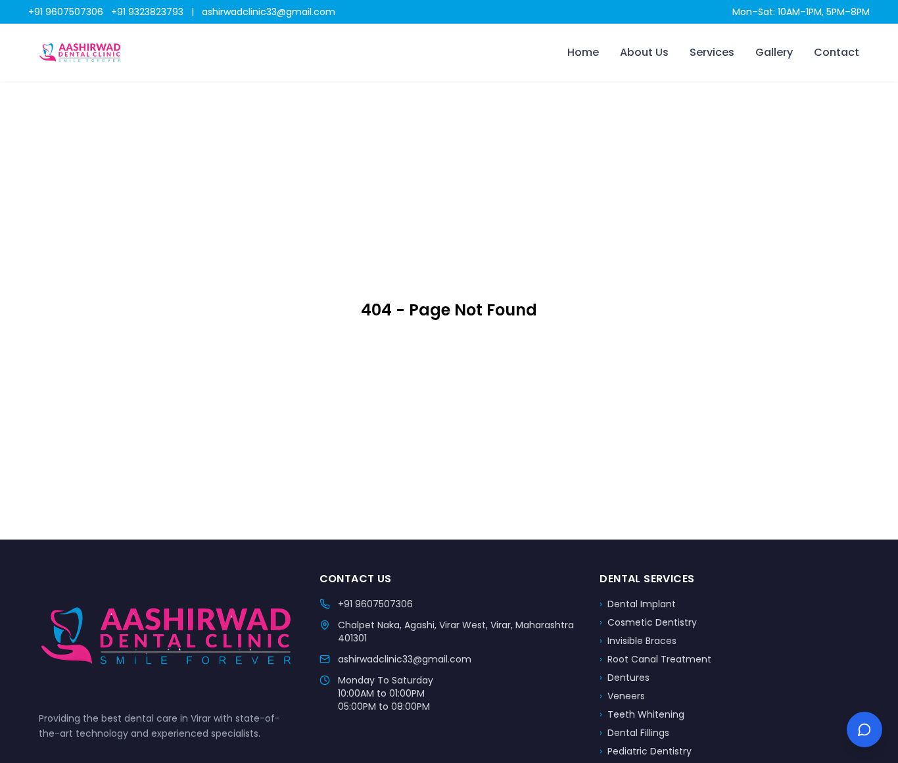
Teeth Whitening (642, 714)
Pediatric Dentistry (646, 751)
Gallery (774, 52)
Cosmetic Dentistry (648, 622)
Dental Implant (638, 604)
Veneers (622, 696)
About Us (644, 52)
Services (712, 52)
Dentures (625, 677)
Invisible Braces (638, 640)
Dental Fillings (634, 732)
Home (583, 52)
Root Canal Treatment (655, 659)
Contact (836, 52)
